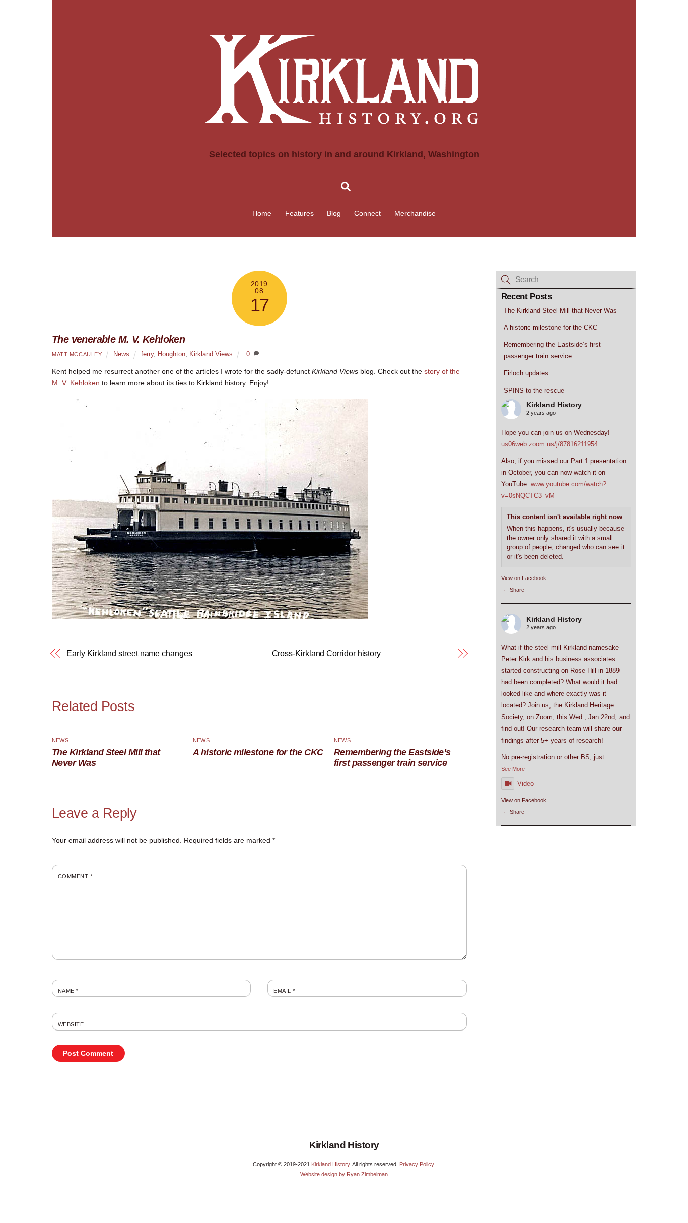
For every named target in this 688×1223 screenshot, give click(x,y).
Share (517, 590)
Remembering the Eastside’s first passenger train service (392, 757)
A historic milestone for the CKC (258, 752)
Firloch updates (526, 373)
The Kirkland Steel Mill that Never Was (560, 310)
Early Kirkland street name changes (129, 653)
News (121, 354)
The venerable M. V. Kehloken (118, 339)
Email (284, 991)
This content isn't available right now (564, 517)
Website (71, 1024)
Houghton (171, 354)
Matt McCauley (77, 354)
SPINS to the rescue (534, 390)
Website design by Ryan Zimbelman (344, 1174)
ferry (147, 354)
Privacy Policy (416, 1164)
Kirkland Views (211, 354)
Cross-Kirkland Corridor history (326, 653)
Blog (334, 213)
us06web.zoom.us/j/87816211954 (549, 444)
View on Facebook (523, 578)
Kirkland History (554, 405)
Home (261, 213)
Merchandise (415, 213)
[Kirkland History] (344, 142)
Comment (75, 876)
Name (68, 991)
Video (525, 783)
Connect (367, 213)
